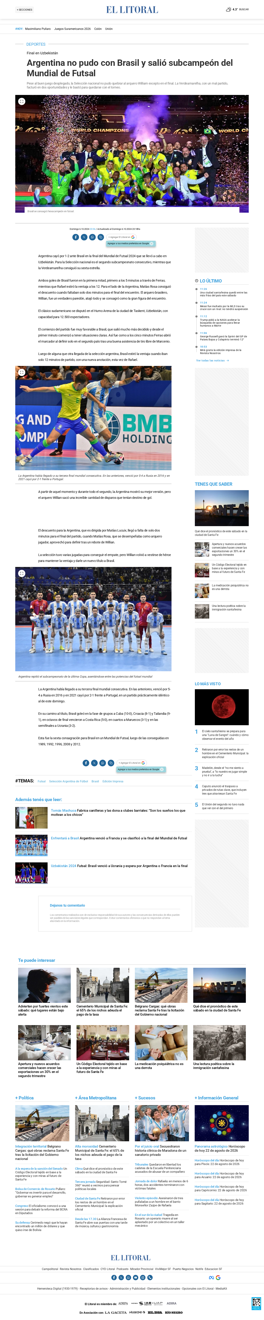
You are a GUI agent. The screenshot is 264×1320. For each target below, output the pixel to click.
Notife (199, 1269)
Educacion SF (213, 1269)
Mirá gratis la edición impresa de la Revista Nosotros (221, 350)
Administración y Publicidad (127, 1288)
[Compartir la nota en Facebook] (76, 237)
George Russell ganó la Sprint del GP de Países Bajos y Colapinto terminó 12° (223, 336)
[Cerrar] (151, 243)
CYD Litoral (108, 1269)
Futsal (42, 781)
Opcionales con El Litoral (198, 1288)
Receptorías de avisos (94, 1288)
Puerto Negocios (183, 1269)
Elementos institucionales (163, 1288)
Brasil (95, 781)
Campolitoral (50, 1269)
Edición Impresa (113, 781)
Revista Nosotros (70, 1269)
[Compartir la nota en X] (84, 237)
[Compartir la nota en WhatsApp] (92, 237)
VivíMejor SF (163, 1269)
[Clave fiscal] (256, 1309)
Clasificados (91, 1269)
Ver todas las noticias (210, 360)
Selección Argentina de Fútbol (68, 781)
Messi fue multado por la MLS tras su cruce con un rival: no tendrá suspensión (224, 306)
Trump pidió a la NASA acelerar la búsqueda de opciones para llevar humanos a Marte (220, 321)
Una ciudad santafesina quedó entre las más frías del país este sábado (223, 292)
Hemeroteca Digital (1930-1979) (57, 1288)
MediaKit (221, 1288)
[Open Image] (21, 101)
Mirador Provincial (141, 1269)
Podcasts (122, 1269)
